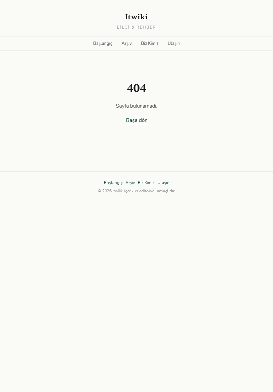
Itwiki (136, 17)
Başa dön (136, 120)
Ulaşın (174, 44)
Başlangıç (102, 44)
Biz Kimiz (149, 44)
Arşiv (127, 44)
